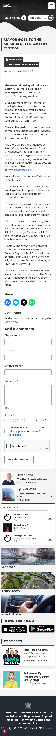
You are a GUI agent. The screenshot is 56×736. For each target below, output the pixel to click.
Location (10, 350)
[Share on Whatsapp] (32, 302)
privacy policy (17, 431)
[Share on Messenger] (16, 302)
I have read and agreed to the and (26, 431)
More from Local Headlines (23, 64)
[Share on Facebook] (7, 302)
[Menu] (51, 5)
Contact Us (10, 712)
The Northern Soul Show (32, 479)
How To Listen (12, 716)
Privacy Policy (28, 723)
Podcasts (13, 641)
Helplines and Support (38, 716)
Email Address (13, 365)
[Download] (51, 497)
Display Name (13, 335)
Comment (11, 381)
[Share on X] (24, 302)
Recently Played (12, 507)
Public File (12, 719)
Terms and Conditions (36, 719)
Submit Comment (19, 459)
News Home (15, 59)
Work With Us (44, 712)
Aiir (27, 731)
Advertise (26, 712)
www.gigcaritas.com (19, 170)
